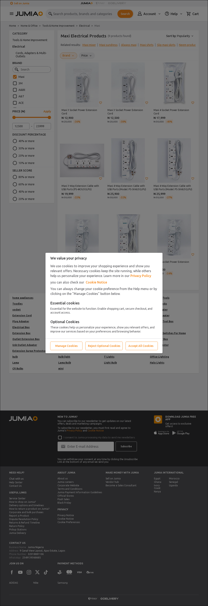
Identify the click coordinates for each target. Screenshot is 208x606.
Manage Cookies (66, 346)
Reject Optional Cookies (104, 346)
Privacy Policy (140, 276)
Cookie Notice (96, 282)
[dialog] (104, 303)
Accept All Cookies (140, 346)
